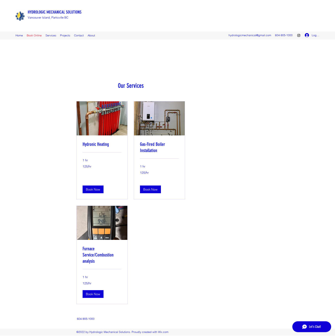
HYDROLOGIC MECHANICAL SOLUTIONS (54, 12)
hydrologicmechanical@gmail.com (250, 35)
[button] (93, 189)
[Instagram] (299, 35)
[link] (102, 144)
